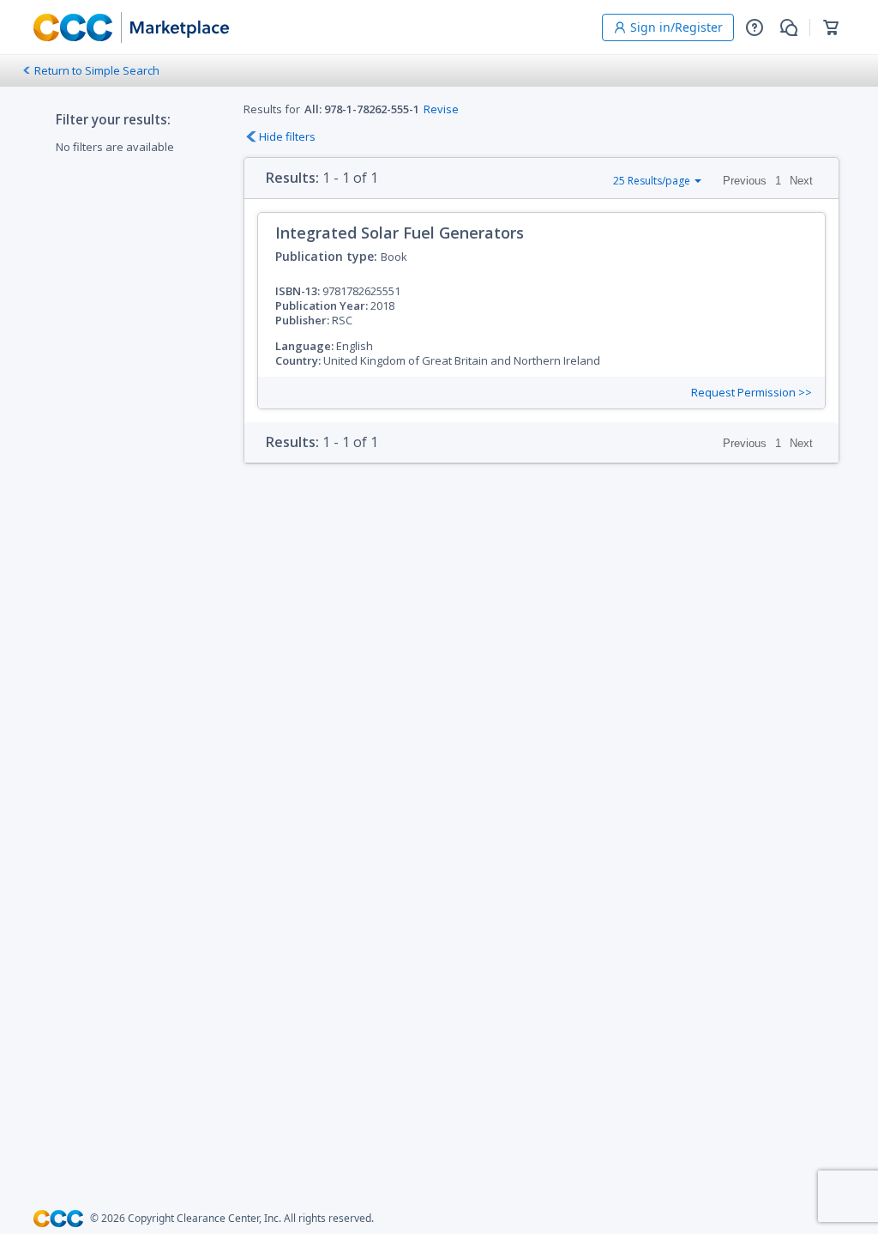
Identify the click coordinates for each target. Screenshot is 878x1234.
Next (801, 180)
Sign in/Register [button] (676, 27)
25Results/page (651, 180)
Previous (745, 180)
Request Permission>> (751, 392)
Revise (441, 109)
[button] (754, 27)
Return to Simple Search (96, 70)
